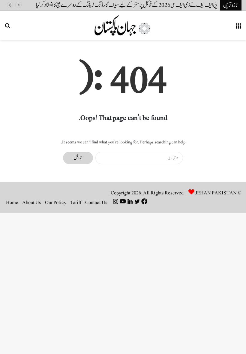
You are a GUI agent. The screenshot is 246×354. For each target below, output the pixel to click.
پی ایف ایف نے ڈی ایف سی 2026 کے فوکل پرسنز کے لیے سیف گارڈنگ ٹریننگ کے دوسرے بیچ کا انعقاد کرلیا (126, 5)
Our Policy (55, 202)
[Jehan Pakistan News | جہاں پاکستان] (123, 25)
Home (12, 202)
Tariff (75, 202)
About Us (31, 202)
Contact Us (96, 202)
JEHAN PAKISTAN (216, 193)
